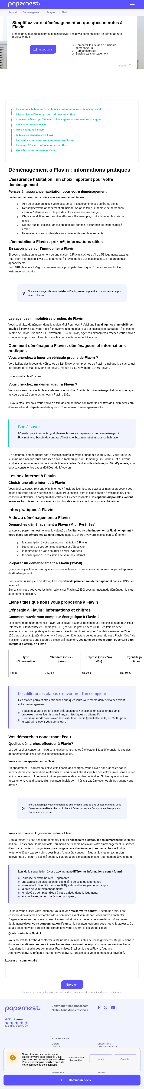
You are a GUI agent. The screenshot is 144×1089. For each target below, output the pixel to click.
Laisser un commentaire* (21, 960)
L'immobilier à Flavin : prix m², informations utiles (45, 114)
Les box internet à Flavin (31, 124)
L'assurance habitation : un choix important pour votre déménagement (58, 109)
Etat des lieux (104, 1044)
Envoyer (72, 984)
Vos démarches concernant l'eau (35, 150)
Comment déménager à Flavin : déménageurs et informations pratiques (58, 119)
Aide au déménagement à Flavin (35, 134)
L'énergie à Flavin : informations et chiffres (42, 145)
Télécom (55, 1046)
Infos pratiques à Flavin (30, 129)
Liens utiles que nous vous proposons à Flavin (44, 140)
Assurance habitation (108, 1046)
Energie (55, 1044)
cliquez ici (117, 992)
